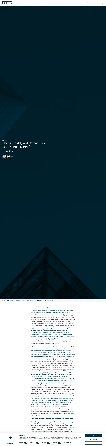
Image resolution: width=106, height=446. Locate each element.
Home (3, 300)
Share (4, 151)
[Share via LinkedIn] (12, 151)
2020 (24, 300)
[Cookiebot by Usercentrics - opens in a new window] (10, 444)
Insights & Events (10, 300)
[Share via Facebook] (6, 151)
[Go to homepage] (7, 4)
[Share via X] (9, 151)
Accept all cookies (93, 435)
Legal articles (19, 300)
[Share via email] (15, 151)
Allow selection (93, 439)
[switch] (37, 443)
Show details (66, 442)
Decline (93, 442)
